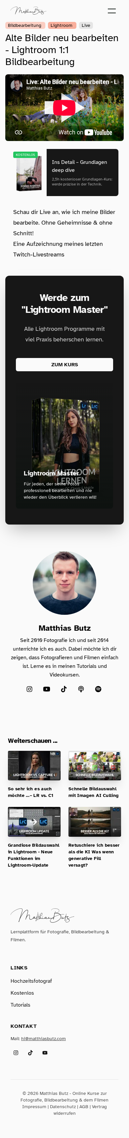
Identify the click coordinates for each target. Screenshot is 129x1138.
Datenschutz (63, 1106)
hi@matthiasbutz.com (43, 1038)
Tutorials (20, 1005)
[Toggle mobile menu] (111, 10)
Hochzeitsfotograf (31, 981)
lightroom (62, 25)
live (86, 25)
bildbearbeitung (25, 25)
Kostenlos (22, 993)
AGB (83, 1106)
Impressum (34, 1106)
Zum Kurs (64, 364)
